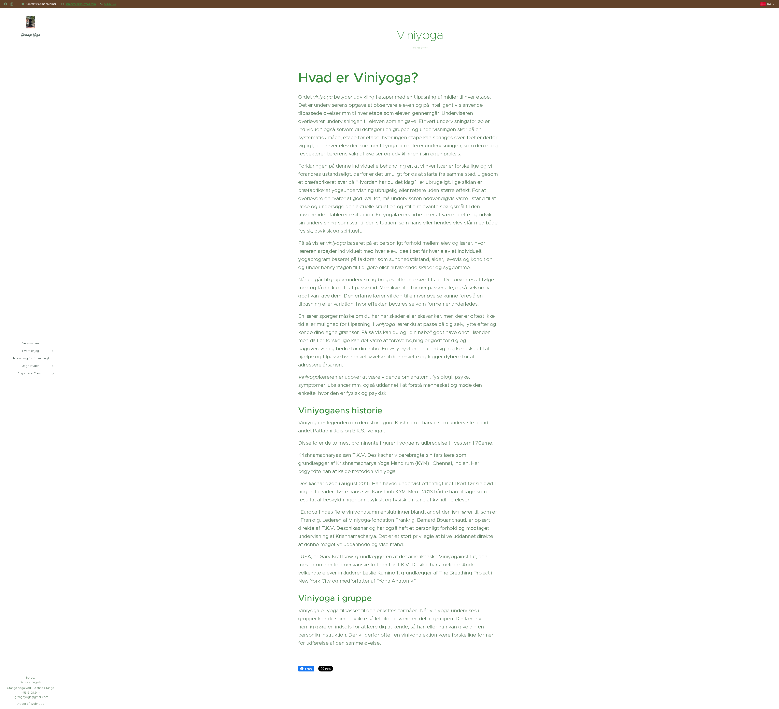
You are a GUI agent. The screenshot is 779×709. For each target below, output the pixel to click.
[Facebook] (5, 4)
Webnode (37, 704)
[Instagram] (11, 4)
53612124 (110, 4)
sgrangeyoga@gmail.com (81, 4)
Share (308, 668)
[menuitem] (30, 343)
